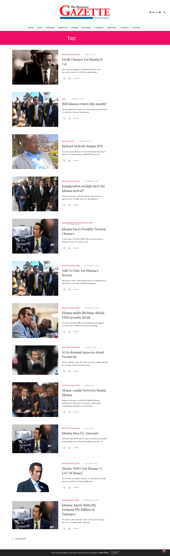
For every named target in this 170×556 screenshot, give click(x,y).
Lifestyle (62, 28)
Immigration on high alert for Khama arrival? (83, 188)
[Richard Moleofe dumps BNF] (35, 151)
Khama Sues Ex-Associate (80, 433)
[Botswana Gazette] (85, 12)
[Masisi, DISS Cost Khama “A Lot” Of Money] (35, 476)
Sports (74, 28)
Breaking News (68, 223)
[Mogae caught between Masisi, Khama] (35, 399)
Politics (70, 141)
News (39, 28)
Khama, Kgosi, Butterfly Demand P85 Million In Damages (79, 509)
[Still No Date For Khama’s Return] (35, 278)
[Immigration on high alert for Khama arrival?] (35, 194)
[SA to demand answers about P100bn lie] (35, 360)
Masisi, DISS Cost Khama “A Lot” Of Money (82, 470)
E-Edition (98, 28)
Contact (124, 28)
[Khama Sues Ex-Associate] (35, 438)
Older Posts (20, 539)
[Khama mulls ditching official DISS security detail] (35, 320)
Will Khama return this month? (84, 104)
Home (31, 28)
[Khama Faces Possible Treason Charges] (35, 236)
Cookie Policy (103, 553)
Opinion (136, 28)
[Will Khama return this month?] (35, 109)
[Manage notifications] (164, 551)
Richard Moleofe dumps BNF (82, 146)
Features (86, 28)
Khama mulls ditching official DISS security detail (83, 315)
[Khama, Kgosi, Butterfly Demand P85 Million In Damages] (35, 515)
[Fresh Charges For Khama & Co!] (35, 67)
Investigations (68, 54)
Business (50, 28)
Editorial (112, 28)
